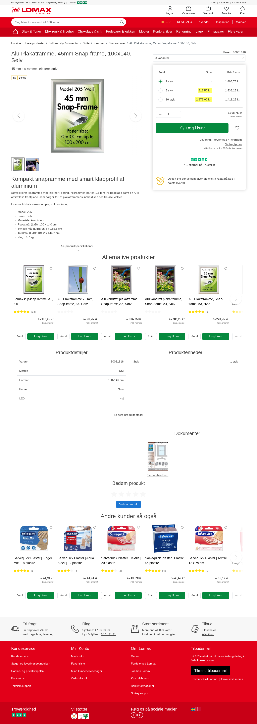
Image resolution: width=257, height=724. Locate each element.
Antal (19, 336)
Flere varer (235, 31)
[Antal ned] (160, 114)
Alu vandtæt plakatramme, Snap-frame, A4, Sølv (163, 301)
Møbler (144, 31)
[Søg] (121, 22)
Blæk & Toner (31, 31)
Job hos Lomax (140, 671)
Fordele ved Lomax (143, 663)
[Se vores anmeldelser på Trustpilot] (19, 715)
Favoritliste (78, 663)
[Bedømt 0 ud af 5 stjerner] (65, 311)
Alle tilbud (208, 634)
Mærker (241, 22)
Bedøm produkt (128, 504)
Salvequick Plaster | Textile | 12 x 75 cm (208, 560)
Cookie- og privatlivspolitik (27, 671)
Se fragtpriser (233, 144)
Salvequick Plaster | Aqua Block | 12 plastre (75, 560)
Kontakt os (18, 678)
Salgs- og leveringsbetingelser (30, 663)
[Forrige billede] (18, 116)
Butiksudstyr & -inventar (64, 43)
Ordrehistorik (79, 678)
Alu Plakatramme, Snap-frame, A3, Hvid (206, 301)
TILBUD (165, 22)
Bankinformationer (142, 685)
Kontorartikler (162, 31)
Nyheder (204, 22)
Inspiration (222, 22)
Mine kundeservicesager (86, 671)
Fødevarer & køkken (120, 31)
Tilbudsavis (209, 630)
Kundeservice (239, 2)
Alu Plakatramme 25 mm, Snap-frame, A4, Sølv (75, 301)
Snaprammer (117, 43)
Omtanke (223, 2)
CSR (213, 2)
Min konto (77, 656)
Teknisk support (21, 685)
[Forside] (15, 32)
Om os (135, 656)
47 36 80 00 (102, 630)
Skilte (86, 43)
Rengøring (184, 31)
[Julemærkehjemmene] (74, 716)
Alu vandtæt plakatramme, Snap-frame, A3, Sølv (119, 301)
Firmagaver (216, 31)
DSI (121, 370)
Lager (200, 31)
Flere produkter (35, 43)
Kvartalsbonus (140, 678)
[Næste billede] (136, 116)
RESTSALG (184, 22)
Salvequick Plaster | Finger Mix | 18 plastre (33, 560)
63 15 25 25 (108, 634)
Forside (16, 43)
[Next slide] (236, 298)
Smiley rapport (140, 693)
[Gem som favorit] (51, 268)
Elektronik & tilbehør (59, 31)
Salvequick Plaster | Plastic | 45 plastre (165, 560)
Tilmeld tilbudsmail (210, 670)
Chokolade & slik (90, 31)
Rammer (99, 43)
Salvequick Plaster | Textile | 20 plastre (121, 560)
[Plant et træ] (83, 716)
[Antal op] (177, 114)
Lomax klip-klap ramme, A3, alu (33, 301)
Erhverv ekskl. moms (204, 679)
